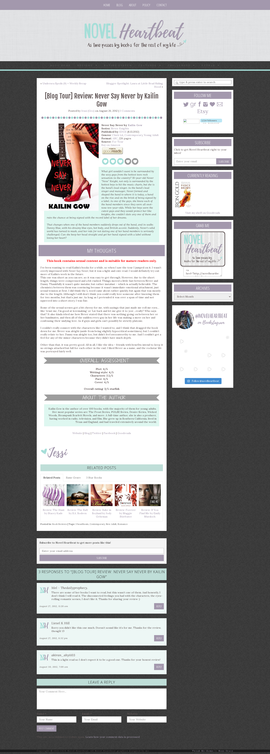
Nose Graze (225, 751)
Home (106, 5)
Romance (123, 524)
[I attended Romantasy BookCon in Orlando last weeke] (182, 341)
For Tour (117, 141)
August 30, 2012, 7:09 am (53, 666)
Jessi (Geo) (87, 110)
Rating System (118, 65)
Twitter (97, 433)
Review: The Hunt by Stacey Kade (53, 511)
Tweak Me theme (203, 751)
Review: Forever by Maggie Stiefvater (126, 513)
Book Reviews (59, 524)
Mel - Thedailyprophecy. (69, 588)
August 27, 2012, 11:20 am (53, 606)
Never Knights (120, 128)
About (132, 5)
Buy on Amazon (110, 145)
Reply (159, 606)
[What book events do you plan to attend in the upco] (182, 355)
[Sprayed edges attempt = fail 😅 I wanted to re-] (196, 369)
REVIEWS (86, 65)
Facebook (109, 433)
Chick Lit (117, 135)
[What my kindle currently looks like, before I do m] (223, 369)
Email (87, 713)
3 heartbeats (82, 524)
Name (41, 713)
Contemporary (134, 135)
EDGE (123, 131)
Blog (119, 5)
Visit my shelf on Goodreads (202, 212)
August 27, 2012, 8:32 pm (53, 638)
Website (77, 433)
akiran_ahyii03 (63, 655)
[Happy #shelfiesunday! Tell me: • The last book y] (196, 355)
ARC (115, 138)
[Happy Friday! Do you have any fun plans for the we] (223, 341)
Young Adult (151, 135)
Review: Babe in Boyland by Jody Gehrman (101, 513)
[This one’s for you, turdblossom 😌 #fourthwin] (223, 355)
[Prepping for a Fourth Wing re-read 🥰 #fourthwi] (182, 369)
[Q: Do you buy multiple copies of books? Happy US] (196, 341)
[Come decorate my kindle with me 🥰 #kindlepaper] (210, 369)
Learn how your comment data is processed (113, 737)
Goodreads (124, 433)
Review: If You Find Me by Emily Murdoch (149, 513)
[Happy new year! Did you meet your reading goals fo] (210, 341)
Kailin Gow (135, 125)
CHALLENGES (180, 65)
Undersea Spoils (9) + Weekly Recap (64, 83)
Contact (161, 5)
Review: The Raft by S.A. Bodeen (77, 511)
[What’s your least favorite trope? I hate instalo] (210, 355)
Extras (209, 65)
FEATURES (148, 65)
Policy (146, 5)
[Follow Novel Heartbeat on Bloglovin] (211, 121)
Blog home (60, 65)
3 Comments (127, 110)
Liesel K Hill (60, 623)
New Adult (111, 524)
